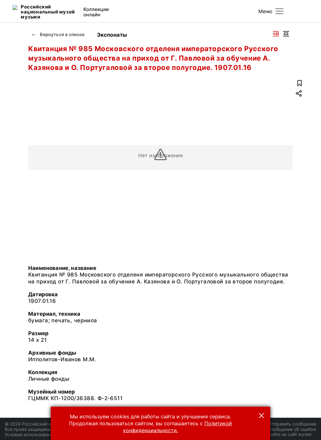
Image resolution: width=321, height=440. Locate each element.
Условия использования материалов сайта (50, 434)
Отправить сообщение (292, 424)
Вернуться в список (62, 34)
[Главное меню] (279, 11)
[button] (261, 415)
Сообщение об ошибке (292, 429)
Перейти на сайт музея (287, 434)
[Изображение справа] (276, 34)
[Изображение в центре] (286, 34)
